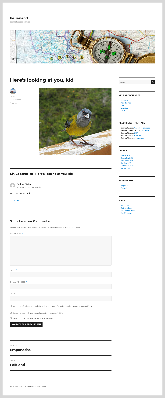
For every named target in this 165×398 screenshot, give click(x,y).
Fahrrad (124, 188)
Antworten (15, 200)
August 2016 (125, 168)
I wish (123, 111)
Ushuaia (137, 136)
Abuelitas (124, 108)
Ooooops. (124, 100)
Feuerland (19, 18)
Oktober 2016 (126, 163)
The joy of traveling (142, 128)
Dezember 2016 (127, 158)
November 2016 (127, 161)
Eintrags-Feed (126, 208)
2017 (136, 133)
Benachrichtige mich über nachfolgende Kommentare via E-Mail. (38, 313)
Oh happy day (139, 138)
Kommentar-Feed (128, 211)
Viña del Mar (126, 103)
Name (13, 270)
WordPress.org (127, 213)
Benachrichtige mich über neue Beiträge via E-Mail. (33, 318)
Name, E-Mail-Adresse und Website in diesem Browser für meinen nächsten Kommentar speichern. (53, 306)
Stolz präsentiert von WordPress (33, 387)
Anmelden (125, 206)
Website (14, 294)
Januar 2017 (125, 156)
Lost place (145, 130)
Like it (123, 105)
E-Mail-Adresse (18, 282)
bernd (12, 96)
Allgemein (14, 103)
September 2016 (127, 166)
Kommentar (16, 234)
